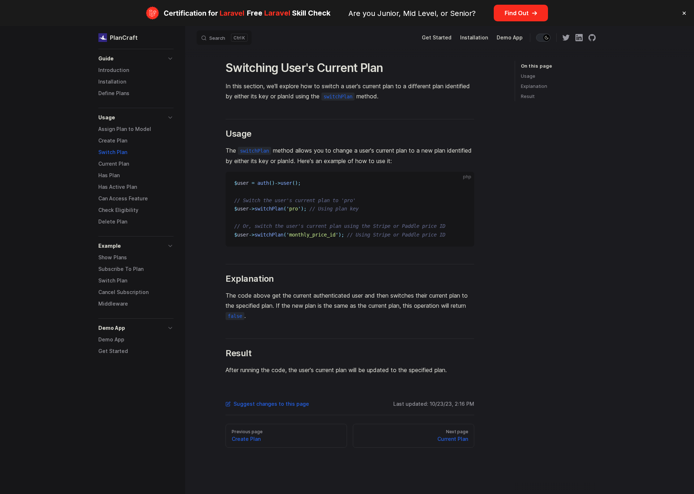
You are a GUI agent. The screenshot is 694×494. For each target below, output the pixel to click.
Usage (528, 76)
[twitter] (566, 37)
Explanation (534, 86)
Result (528, 96)
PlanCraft (124, 37)
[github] (592, 37)
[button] (136, 58)
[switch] (543, 38)
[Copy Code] (462, 183)
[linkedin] (579, 37)
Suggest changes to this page (271, 404)
